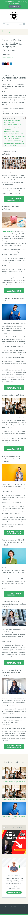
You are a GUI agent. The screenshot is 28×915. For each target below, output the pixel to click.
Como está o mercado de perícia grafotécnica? (12, 128)
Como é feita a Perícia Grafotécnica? (13, 124)
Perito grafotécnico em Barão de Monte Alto (14, 799)
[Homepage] (14, 16)
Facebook (7, 910)
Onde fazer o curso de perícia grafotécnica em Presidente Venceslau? (14, 144)
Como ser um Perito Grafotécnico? (13, 131)
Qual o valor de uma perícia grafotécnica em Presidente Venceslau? (14, 133)
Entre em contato (13, 892)
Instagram (12, 910)
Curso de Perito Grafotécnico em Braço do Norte (14, 817)
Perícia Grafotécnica (8, 57)
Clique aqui (13, 6)
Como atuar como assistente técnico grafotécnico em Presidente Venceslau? (14, 140)
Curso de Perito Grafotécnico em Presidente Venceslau (12, 121)
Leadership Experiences (7, 906)
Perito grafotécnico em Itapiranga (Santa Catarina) (14, 782)
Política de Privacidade (18, 910)
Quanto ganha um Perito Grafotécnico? (14, 126)
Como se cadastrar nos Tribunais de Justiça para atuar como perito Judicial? (15, 137)
